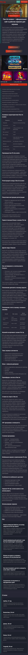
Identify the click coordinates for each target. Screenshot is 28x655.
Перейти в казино (14, 47)
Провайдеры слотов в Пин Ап (8, 104)
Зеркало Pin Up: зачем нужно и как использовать (12, 111)
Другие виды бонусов (6, 98)
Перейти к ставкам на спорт (14, 51)
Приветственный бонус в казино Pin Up (10, 95)
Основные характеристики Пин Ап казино (11, 89)
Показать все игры (14, 84)
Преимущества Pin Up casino (8, 91)
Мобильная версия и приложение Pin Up (10, 109)
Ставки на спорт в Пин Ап (20, 104)
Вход (18, 1)
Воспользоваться (14, 15)
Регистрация (24, 1)
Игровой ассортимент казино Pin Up (10, 102)
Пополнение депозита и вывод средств (10, 100)
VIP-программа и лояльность (8, 106)
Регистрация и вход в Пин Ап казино (10, 93)
